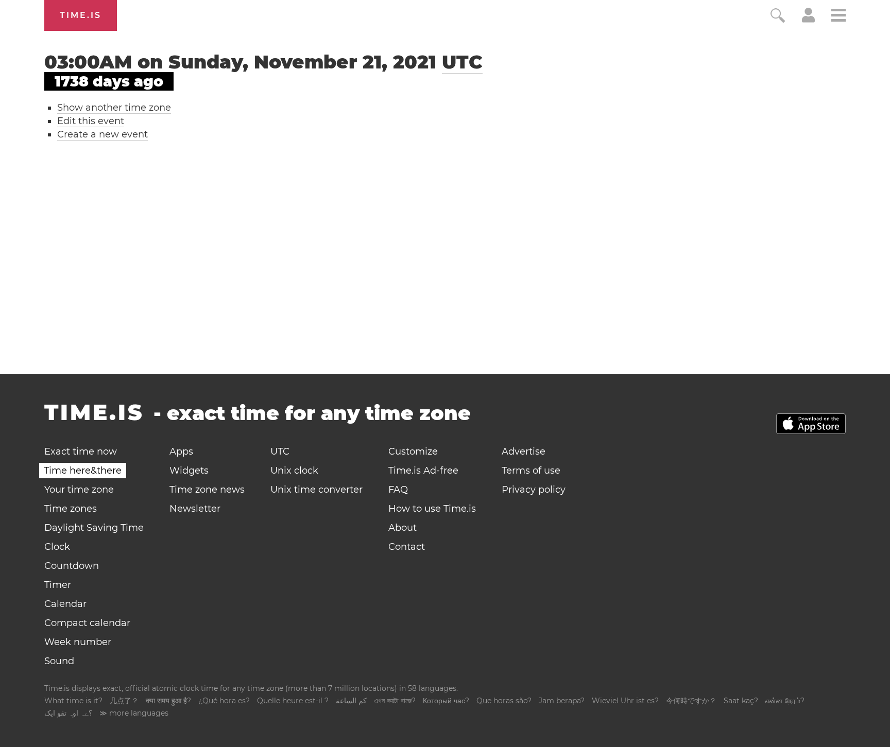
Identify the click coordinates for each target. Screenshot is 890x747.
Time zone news (207, 489)
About (402, 527)
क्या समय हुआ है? (168, 700)
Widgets (189, 470)
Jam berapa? (562, 700)
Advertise (523, 451)
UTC (462, 61)
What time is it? (73, 700)
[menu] (838, 17)
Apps (181, 451)
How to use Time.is (432, 508)
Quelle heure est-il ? (293, 700)
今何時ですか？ (691, 700)
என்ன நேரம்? (785, 700)
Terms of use (531, 470)
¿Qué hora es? (224, 700)
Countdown (71, 565)
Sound (59, 661)
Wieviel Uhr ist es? (625, 700)
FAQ (398, 489)
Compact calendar (87, 623)
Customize (413, 451)
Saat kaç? (741, 700)
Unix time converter (316, 489)
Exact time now (80, 451)
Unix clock (294, 470)
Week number (77, 642)
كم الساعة (351, 700)
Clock (57, 546)
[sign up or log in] (808, 19)
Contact (406, 546)
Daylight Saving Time (94, 527)
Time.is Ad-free (423, 470)
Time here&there (83, 470)
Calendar (65, 604)
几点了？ (124, 700)
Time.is (80, 15)
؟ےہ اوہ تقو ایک (68, 713)
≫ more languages (133, 713)
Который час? (446, 700)
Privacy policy (534, 489)
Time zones (70, 508)
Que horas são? (504, 700)
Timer (57, 584)
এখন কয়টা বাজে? (395, 700)
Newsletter (194, 508)
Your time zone (79, 489)
